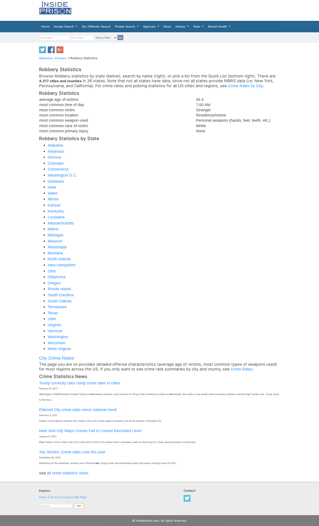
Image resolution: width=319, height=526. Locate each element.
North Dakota (59, 259)
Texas (53, 313)
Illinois (53, 199)
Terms (54, 497)
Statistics (46, 58)
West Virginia (59, 348)
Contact (66, 497)
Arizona (54, 157)
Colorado (56, 163)
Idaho (53, 193)
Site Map (80, 497)
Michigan (55, 235)
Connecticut (58, 169)
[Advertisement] (180, 10)
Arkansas (56, 151)
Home (43, 497)
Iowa (52, 187)
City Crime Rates (56, 358)
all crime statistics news (67, 473)
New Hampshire (62, 265)
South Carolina (61, 295)
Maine (53, 229)
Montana (55, 253)
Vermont (55, 331)
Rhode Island (59, 289)
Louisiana (56, 217)
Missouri (55, 241)
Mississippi (57, 247)
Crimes (61, 58)
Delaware (56, 181)
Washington (58, 336)
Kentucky (56, 211)
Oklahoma (57, 277)
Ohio (52, 271)
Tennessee (57, 307)
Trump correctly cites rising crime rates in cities (79, 383)
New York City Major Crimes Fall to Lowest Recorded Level (90, 430)
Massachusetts (61, 223)
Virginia (54, 325)
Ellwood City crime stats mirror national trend (78, 409)
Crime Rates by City (245, 86)
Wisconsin (57, 343)
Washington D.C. (62, 175)
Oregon (54, 283)
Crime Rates (241, 369)
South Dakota (59, 301)
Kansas (54, 205)
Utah (52, 318)
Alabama (55, 145)
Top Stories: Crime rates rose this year (72, 452)
